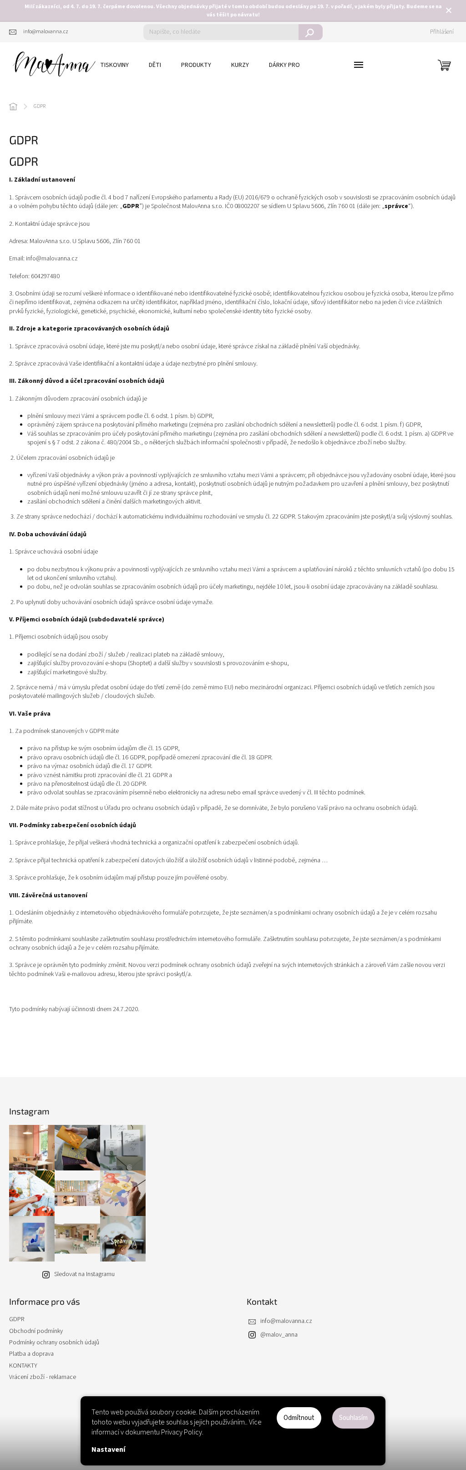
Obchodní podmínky (36, 1331)
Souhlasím (353, 1418)
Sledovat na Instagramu (84, 1274)
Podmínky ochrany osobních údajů (54, 1342)
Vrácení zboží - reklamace (42, 1377)
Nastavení (108, 1450)
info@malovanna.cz (286, 1321)
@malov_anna (279, 1334)
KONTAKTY (23, 1365)
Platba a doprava (31, 1353)
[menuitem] (114, 65)
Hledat (311, 32)
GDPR (16, 1319)
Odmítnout (299, 1418)
